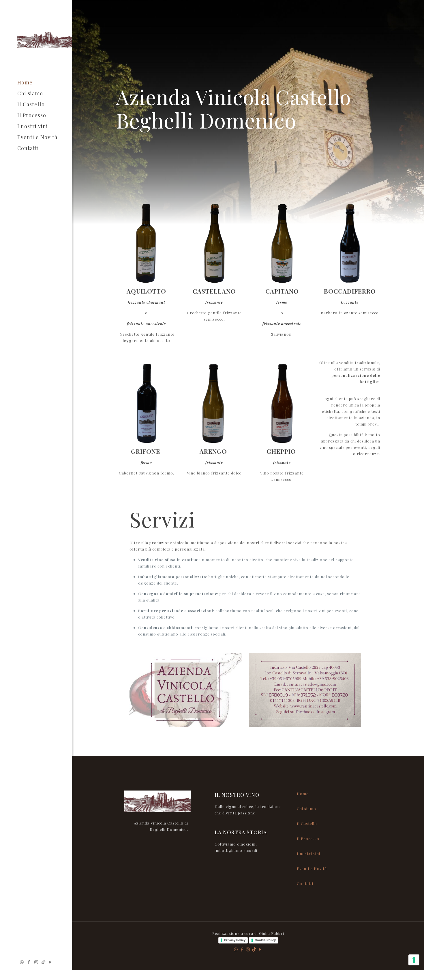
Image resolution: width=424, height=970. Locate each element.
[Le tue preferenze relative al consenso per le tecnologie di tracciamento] (413, 959)
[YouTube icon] (50, 962)
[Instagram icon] (36, 962)
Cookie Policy (265, 940)
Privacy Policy (234, 940)
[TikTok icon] (43, 962)
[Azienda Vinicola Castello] (44, 38)
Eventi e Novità (312, 868)
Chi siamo (306, 808)
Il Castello (307, 823)
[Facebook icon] (29, 962)
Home (303, 793)
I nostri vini (308, 853)
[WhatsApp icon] (22, 962)
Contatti (305, 883)
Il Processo (308, 838)
